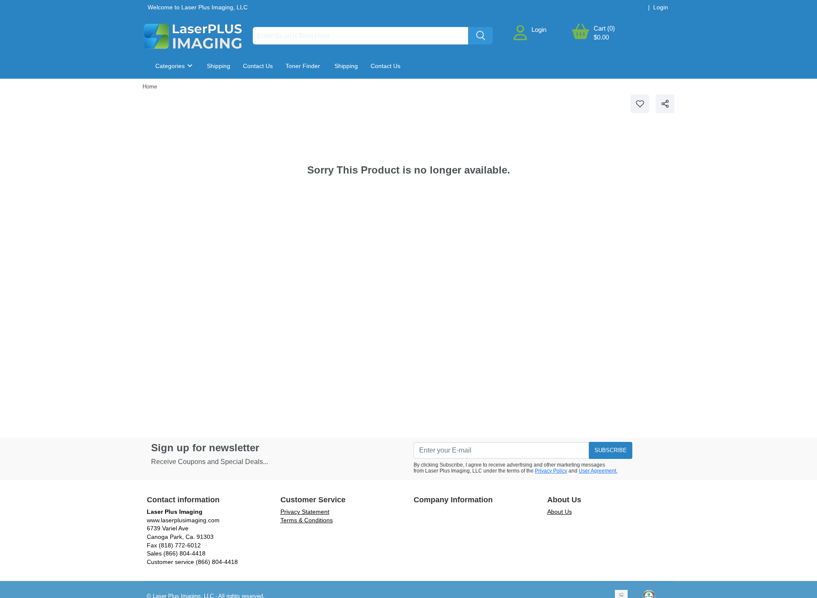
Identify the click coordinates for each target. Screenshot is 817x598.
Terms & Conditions (306, 520)
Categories (170, 66)
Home (150, 86)
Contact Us (258, 66)
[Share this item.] (665, 103)
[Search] (480, 36)
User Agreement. (598, 471)
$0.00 (601, 37)
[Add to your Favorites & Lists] (640, 103)
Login (538, 29)
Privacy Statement (304, 511)
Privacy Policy (551, 471)
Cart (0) (604, 28)
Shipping (218, 66)
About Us (559, 511)
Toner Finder (303, 66)
